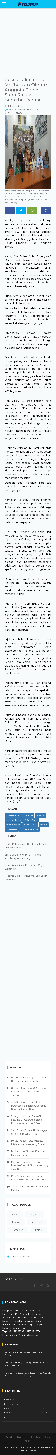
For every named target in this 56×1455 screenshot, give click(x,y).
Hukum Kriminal (16, 106)
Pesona (16, 1222)
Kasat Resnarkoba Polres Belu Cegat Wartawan (25, 867)
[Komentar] (46, 210)
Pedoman (22, 1437)
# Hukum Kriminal (29, 829)
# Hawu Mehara (13, 820)
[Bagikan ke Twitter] (21, 210)
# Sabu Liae (11, 829)
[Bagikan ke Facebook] (10, 210)
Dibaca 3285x (15, 113)
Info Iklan (36, 1437)
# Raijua (40, 815)
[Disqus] (28, 931)
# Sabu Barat (31, 820)
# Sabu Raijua (12, 815)
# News (43, 825)
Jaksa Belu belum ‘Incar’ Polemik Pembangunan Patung (23, 856)
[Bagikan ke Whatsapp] (32, 210)
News (15, 1214)
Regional (34, 1214)
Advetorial (36, 1222)
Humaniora (18, 1230)
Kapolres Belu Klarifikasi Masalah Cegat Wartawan (26, 877)
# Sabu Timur (30, 825)
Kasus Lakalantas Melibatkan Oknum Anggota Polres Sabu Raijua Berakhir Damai (27, 89)
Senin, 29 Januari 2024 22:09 (22, 109)
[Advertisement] (28, 41)
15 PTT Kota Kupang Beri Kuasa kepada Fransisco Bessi (26, 846)
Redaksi (9, 1437)
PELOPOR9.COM (20, 1256)
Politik (38, 1230)
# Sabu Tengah (13, 825)
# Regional (28, 815)
